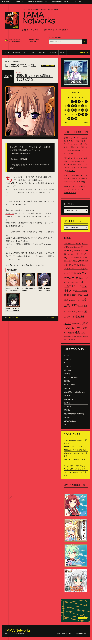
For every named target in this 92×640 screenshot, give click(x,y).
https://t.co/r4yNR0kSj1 (18, 159)
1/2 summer (70, 244)
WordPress (78, 250)
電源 (17, 317)
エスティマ (78, 261)
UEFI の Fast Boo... (70, 421)
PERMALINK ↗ (51, 317)
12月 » (86, 122)
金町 (12, 223)
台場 (72, 295)
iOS (78, 244)
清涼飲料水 (77, 323)
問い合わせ (53, 52)
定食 (80, 306)
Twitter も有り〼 (70, 193)
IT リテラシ (67, 406)
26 (86, 114)
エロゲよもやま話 (69, 385)
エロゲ (33, 52)
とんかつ (70, 254)
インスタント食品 (74, 258)
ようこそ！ (67, 355)
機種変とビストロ (69, 446)
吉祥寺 (68, 300)
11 (83, 106)
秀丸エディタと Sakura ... (72, 377)
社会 (74, 328)
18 (83, 110)
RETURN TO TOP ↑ (81, 633)
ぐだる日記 (16, 52)
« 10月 (65, 122)
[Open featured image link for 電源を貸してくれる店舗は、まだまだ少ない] (30, 111)
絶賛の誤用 (67, 370)
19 (86, 110)
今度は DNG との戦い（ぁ (71, 453)
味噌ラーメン (77, 300)
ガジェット (19, 72)
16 (76, 110)
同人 (25, 52)
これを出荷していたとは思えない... (74, 392)
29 (72, 118)
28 (69, 118)
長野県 (80, 336)
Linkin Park (10, 317)
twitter (68, 250)
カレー (76, 264)
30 (76, 118)
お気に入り (42, 52)
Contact (66, 363)
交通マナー (79, 291)
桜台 (81, 311)
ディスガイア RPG (72, 273)
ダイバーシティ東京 (78, 269)
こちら (72, 171)
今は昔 (62, 52)
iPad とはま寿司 (68, 466)
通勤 (80, 332)
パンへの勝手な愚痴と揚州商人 (73, 440)
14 (69, 110)
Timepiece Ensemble (75, 247)
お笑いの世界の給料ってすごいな (74, 414)
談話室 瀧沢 (9, 213)
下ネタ (75, 286)
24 (79, 114)
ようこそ (6, 52)
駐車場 (71, 340)
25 (83, 114)
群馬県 (71, 333)
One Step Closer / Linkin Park (33, 265)
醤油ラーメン (70, 336)
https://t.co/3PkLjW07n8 (21, 153)
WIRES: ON (84, 52)
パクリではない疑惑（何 (71, 472)
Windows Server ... (70, 399)
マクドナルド (72, 282)
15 (72, 110)
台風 (83, 295)
